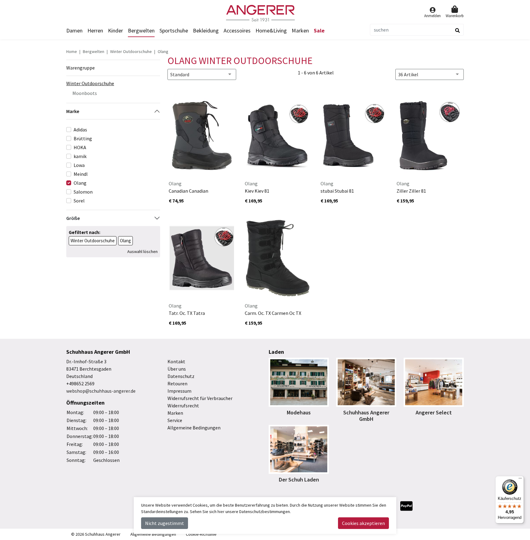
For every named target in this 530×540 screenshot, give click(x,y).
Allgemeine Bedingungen (194, 428)
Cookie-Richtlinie (201, 534)
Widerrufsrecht (183, 405)
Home (71, 51)
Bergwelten (93, 51)
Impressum (179, 391)
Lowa (79, 165)
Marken (300, 30)
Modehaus (299, 412)
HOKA (80, 147)
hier (221, 511)
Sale (319, 30)
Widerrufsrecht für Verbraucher (199, 398)
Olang (163, 51)
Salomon (83, 192)
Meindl (81, 174)
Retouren (177, 383)
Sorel (79, 201)
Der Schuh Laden (299, 479)
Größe (73, 218)
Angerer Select (434, 412)
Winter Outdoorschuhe (131, 51)
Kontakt (176, 361)
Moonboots (84, 93)
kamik (80, 156)
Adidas (80, 130)
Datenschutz (180, 376)
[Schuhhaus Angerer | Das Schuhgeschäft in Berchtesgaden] (265, 13)
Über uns (176, 369)
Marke (72, 111)
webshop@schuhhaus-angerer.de (101, 391)
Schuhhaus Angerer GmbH (366, 416)
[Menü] (520, 479)
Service (174, 420)
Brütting (83, 138)
